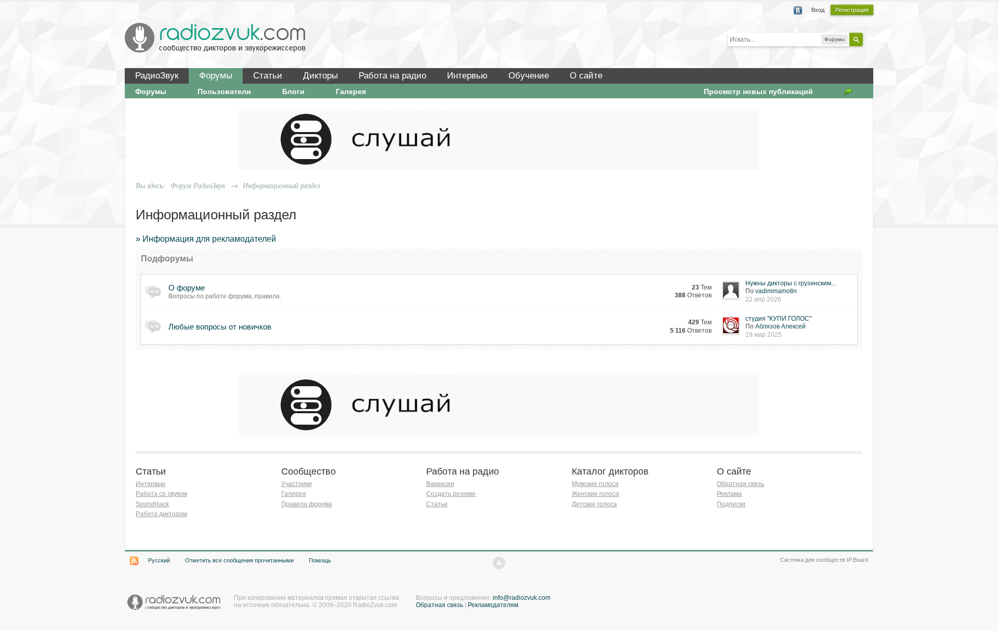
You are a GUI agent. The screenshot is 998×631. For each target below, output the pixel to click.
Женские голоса (595, 493)
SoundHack (152, 504)
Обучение (528, 76)
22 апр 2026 (763, 299)
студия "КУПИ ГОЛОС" (778, 318)
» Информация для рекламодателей (206, 238)
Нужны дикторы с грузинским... (790, 283)
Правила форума (306, 504)
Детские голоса (594, 504)
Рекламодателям (493, 605)
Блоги (293, 91)
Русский (159, 560)
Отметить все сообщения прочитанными (239, 560)
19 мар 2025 (763, 334)
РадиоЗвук (156, 76)
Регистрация (852, 10)
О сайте (586, 76)
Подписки (731, 504)
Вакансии (440, 484)
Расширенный (869, 39)
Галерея (351, 91)
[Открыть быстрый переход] (848, 91)
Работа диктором (161, 514)
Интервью (467, 76)
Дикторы (320, 76)
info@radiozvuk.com (521, 597)
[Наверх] (499, 563)
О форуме (186, 287)
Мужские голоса (595, 484)
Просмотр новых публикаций (758, 91)
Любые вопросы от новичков (219, 326)
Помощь (320, 560)
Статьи (267, 76)
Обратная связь (740, 484)
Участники (296, 484)
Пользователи (224, 91)
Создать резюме (451, 493)
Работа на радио (392, 76)
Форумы (215, 76)
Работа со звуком (161, 493)
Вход (817, 10)
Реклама (729, 493)
